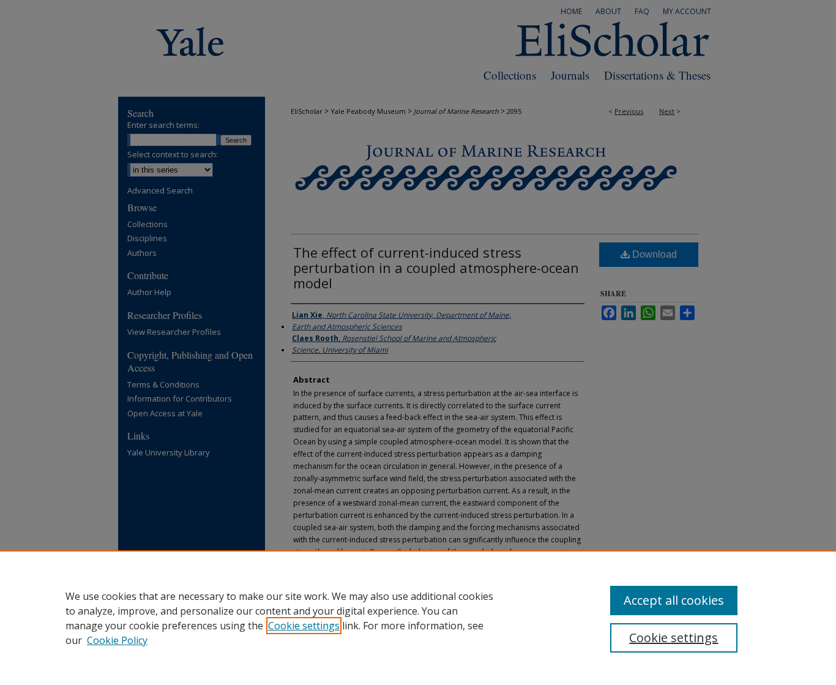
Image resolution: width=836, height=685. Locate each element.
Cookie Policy (117, 640)
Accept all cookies (674, 600)
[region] (418, 617)
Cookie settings (304, 625)
